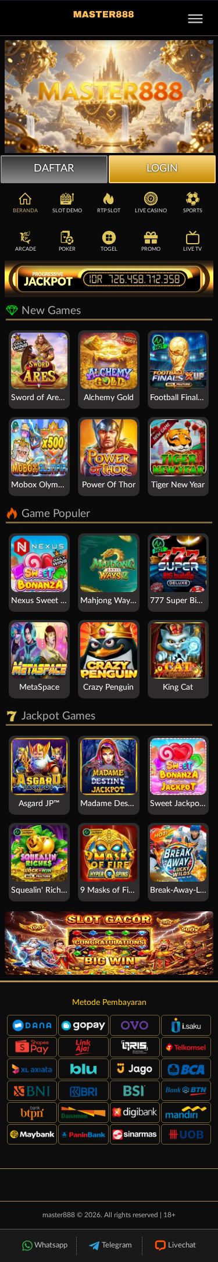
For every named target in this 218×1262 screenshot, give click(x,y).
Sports (192, 210)
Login (162, 168)
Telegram (117, 1245)
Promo (150, 249)
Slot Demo (67, 210)
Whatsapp (50, 1245)
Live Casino (151, 210)
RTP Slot (108, 210)
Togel (109, 249)
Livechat (182, 1245)
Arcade (25, 249)
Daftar (54, 168)
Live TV (192, 249)
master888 (58, 1214)
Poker (67, 249)
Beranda (25, 210)
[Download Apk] (109, 943)
